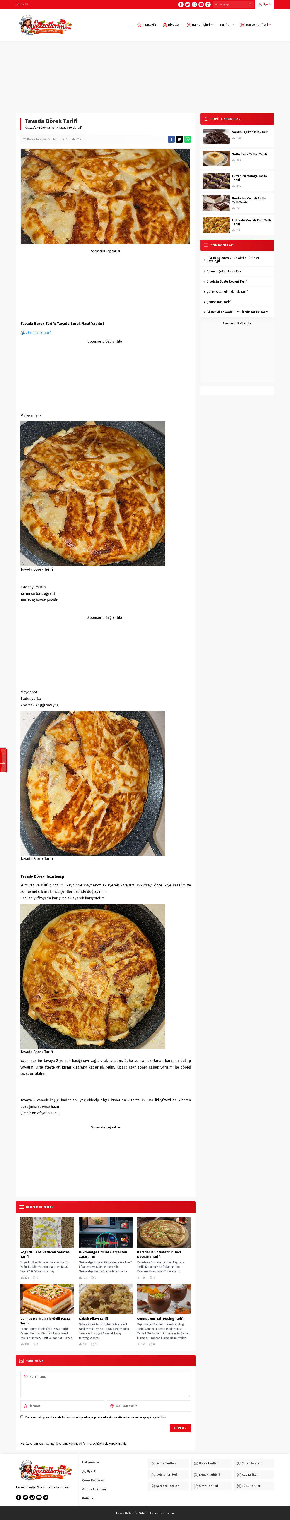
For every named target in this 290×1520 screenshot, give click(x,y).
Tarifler (52, 139)
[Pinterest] (208, 4)
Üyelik (267, 4)
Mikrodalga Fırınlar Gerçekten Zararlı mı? (103, 1254)
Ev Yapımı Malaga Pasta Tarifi (249, 178)
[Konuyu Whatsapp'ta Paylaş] (187, 139)
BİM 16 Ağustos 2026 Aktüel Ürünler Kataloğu (233, 259)
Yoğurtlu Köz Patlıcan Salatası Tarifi (45, 1254)
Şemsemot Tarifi (219, 302)
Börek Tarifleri (47, 127)
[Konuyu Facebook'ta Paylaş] (171, 139)
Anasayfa (30, 127)
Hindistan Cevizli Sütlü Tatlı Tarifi (249, 200)
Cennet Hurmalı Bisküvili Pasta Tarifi (45, 1321)
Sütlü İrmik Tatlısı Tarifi (249, 154)
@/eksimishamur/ (35, 332)
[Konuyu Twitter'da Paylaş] (179, 139)
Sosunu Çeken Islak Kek (250, 132)
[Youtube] (201, 4)
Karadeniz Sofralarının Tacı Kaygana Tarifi (159, 1254)
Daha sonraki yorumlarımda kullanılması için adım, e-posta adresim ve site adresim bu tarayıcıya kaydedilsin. (96, 1417)
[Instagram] (194, 4)
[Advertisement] (145, 74)
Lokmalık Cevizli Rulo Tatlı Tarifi (251, 222)
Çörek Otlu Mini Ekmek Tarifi (228, 292)
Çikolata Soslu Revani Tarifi (227, 281)
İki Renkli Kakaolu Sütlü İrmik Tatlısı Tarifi (237, 312)
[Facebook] (181, 4)
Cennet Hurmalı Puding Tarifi (160, 1319)
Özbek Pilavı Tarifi (93, 1319)
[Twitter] (187, 4)
